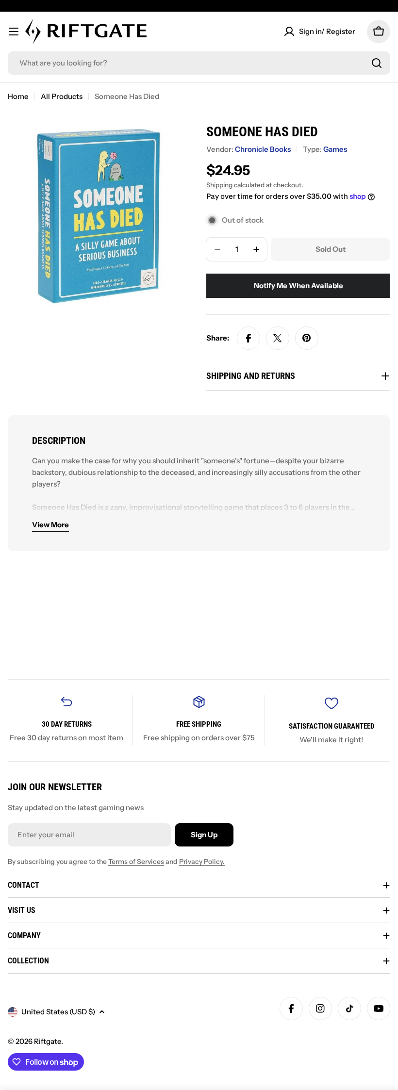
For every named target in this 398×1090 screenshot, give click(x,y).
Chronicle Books (263, 149)
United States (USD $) (58, 1011)
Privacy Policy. (202, 861)
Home (18, 96)
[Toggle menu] (13, 31)
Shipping (219, 185)
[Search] (376, 63)
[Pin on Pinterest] (306, 338)
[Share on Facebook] (248, 338)
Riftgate (47, 1041)
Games (335, 149)
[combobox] (199, 63)
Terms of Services (136, 861)
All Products (62, 96)
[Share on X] (277, 338)
